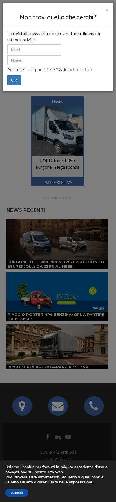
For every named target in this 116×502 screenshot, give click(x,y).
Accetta (17, 492)
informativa (81, 69)
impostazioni (80, 482)
